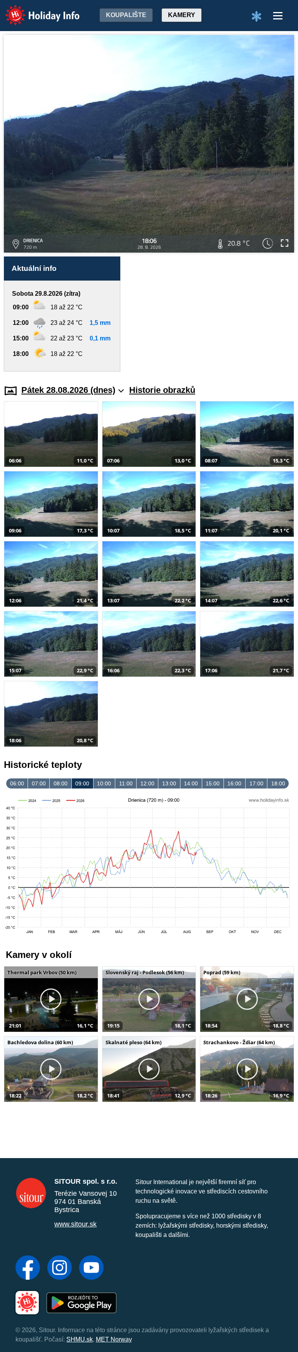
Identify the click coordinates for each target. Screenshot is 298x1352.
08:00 (61, 783)
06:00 (17, 783)
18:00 (278, 783)
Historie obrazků (162, 390)
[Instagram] (59, 1268)
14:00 (191, 783)
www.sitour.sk (75, 1224)
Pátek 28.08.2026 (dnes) (68, 390)
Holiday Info (35, 10)
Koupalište (126, 15)
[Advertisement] (211, 314)
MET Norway (114, 1339)
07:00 (39, 783)
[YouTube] (91, 1268)
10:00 (104, 783)
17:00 (256, 783)
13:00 (169, 783)
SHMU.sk (79, 1339)
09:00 (82, 783)
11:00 (126, 783)
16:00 (234, 783)
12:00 (147, 783)
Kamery (181, 15)
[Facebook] (28, 1268)
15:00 (213, 783)
